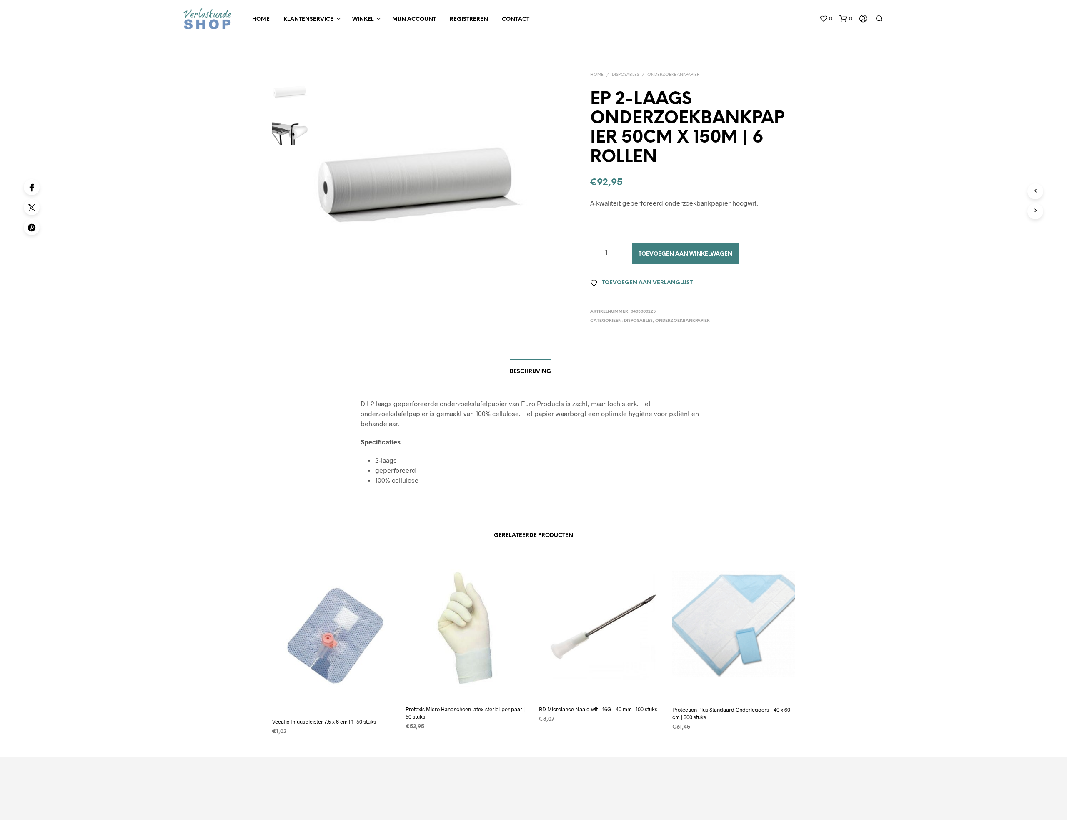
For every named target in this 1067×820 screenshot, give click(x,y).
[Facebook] (32, 187)
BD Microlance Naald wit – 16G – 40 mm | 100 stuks (598, 709)
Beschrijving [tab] (530, 371)
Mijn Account (414, 19)
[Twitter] (32, 207)
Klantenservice (308, 19)
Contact (515, 19)
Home (261, 19)
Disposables (625, 75)
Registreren (469, 19)
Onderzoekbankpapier (673, 75)
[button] (825, 19)
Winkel (362, 19)
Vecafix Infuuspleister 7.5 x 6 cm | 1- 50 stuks (324, 721)
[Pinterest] (32, 227)
